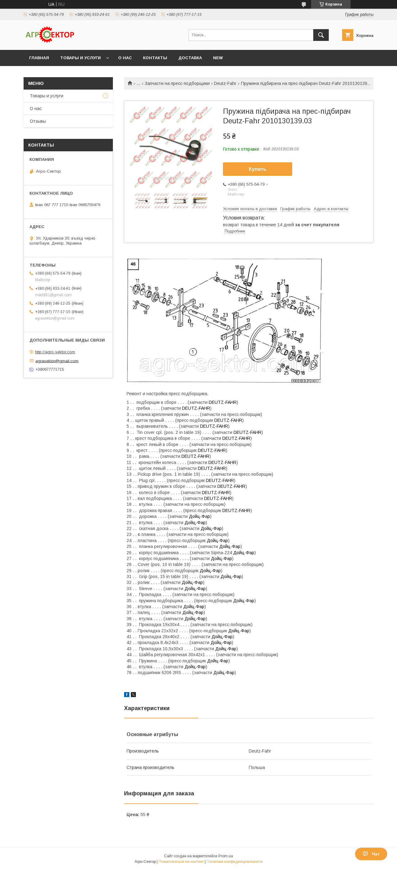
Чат (376, 853)
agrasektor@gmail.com (56, 360)
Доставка (190, 57)
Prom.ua (225, 856)
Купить (257, 169)
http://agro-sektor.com (55, 352)
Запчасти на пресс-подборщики (177, 83)
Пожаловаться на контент (181, 861)
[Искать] (321, 35)
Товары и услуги (80, 57)
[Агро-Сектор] (50, 41)
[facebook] (126, 695)
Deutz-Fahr (225, 83)
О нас (125, 57)
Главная (39, 57)
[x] (133, 695)
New (218, 57)
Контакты (155, 57)
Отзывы (38, 121)
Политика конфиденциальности (235, 861)
